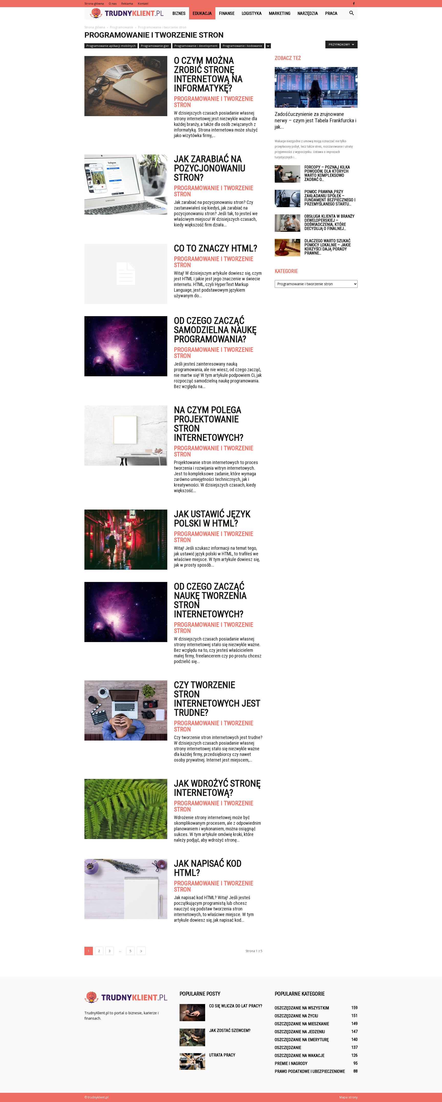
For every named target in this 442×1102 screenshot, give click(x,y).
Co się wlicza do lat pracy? (235, 1006)
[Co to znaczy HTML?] (125, 274)
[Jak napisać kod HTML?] (125, 889)
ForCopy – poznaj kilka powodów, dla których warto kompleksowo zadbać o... (327, 173)
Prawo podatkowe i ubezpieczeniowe (310, 1071)
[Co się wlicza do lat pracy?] (192, 1012)
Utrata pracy (222, 1055)
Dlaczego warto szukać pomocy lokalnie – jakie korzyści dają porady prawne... (327, 247)
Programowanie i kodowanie (242, 46)
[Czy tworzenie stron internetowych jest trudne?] (125, 710)
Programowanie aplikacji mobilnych (111, 46)
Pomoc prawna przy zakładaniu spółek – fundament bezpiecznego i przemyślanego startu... (329, 197)
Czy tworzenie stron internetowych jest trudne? (217, 699)
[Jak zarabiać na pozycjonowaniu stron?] (125, 185)
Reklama (127, 3)
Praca (331, 13)
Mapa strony (348, 1097)
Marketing (279, 13)
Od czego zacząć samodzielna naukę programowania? (215, 330)
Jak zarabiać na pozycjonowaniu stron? (209, 168)
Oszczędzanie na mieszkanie (302, 1023)
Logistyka (252, 13)
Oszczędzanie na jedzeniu (300, 1031)
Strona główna (94, 3)
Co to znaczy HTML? (215, 248)
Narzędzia (307, 13)
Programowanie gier (155, 46)
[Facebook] (354, 3)
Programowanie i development (195, 46)
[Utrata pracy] (192, 1061)
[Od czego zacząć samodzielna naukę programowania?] (125, 346)
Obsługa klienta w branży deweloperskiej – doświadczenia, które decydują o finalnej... (329, 222)
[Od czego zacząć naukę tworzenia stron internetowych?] (125, 612)
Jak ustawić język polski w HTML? (212, 519)
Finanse (227, 13)
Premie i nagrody (291, 1063)
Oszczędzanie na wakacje (299, 1055)
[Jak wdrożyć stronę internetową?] (125, 809)
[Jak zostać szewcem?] (192, 1037)
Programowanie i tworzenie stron (213, 102)
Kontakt (143, 3)
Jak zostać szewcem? (229, 1030)
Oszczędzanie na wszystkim (302, 1008)
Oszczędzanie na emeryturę (302, 1039)
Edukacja (202, 13)
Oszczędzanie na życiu (296, 1015)
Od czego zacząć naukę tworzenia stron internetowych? (210, 600)
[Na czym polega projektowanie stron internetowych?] (125, 435)
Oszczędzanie (288, 1047)
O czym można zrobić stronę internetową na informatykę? (208, 74)
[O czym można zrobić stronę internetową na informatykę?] (125, 86)
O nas (112, 3)
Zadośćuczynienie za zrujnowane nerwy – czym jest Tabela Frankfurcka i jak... (315, 120)
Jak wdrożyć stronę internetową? (217, 788)
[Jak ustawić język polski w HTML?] (125, 540)
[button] (351, 13)
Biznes (178, 13)
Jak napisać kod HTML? (207, 868)
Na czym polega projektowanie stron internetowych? (209, 424)
